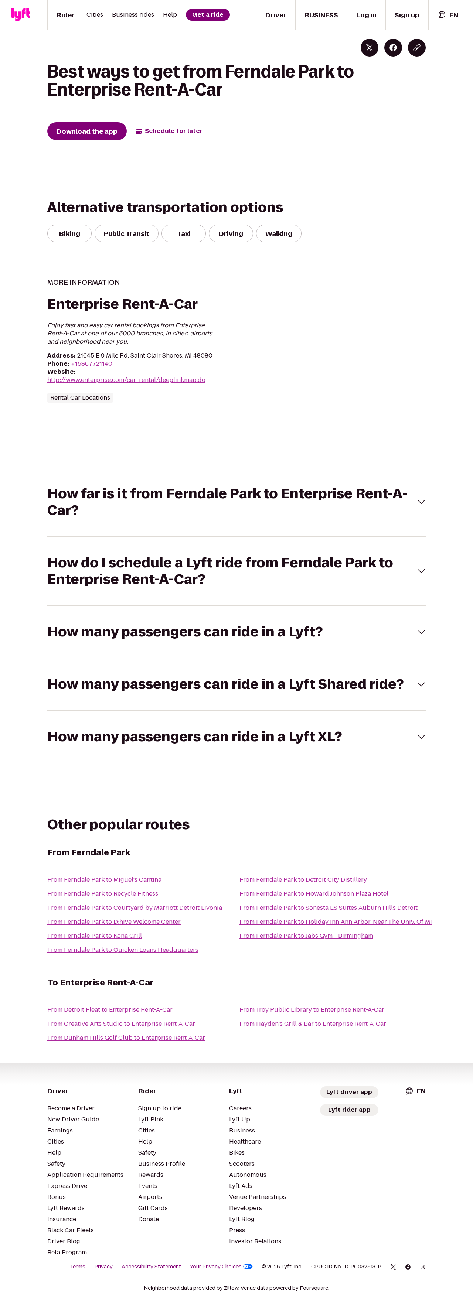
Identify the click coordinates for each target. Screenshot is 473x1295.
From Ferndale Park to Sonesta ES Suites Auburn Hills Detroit (328, 907)
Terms (77, 1266)
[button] (236, 502)
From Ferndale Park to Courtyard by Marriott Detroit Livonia (134, 907)
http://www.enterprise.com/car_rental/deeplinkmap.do (126, 380)
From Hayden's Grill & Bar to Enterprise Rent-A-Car (312, 1023)
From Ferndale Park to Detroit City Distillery (303, 879)
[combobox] (448, 15)
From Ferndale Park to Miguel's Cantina (104, 879)
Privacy (103, 1266)
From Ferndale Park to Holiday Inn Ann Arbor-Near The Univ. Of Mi (335, 922)
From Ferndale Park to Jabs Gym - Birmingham (306, 936)
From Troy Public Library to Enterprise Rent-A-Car (311, 1009)
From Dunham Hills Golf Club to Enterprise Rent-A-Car (126, 1037)
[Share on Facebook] (393, 48)
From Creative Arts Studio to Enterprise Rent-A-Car (121, 1023)
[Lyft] (21, 15)
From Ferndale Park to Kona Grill (94, 936)
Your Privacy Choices (216, 1266)
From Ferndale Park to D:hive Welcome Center (114, 922)
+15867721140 (91, 363)
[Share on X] (369, 48)
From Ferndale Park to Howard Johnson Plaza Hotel (313, 893)
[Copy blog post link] (417, 48)
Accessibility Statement (151, 1266)
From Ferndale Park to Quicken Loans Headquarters (122, 950)
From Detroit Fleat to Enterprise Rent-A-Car (110, 1009)
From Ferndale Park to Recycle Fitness (102, 893)
